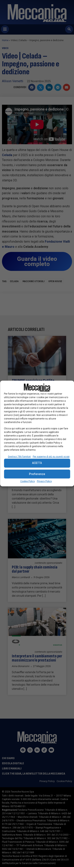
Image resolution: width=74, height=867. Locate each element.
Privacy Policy (44, 481)
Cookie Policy (27, 481)
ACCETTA (37, 463)
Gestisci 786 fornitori (19, 456)
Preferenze (37, 474)
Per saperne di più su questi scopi (51, 456)
